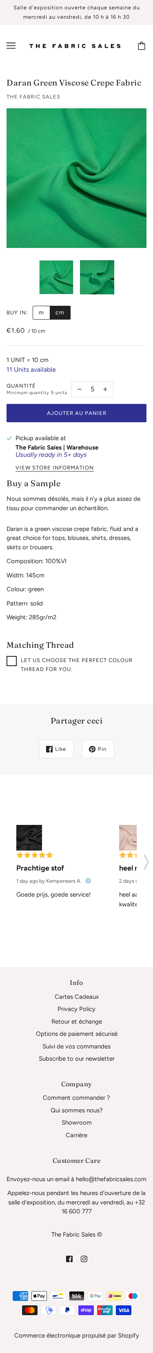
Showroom (77, 1122)
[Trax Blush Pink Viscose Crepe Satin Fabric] (132, 838)
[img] (69, 1259)
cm (59, 312)
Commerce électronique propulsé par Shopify (76, 1335)
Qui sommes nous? (77, 1110)
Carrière (76, 1135)
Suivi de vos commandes (76, 1046)
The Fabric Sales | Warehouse (57, 447)
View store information (55, 468)
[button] (146, 859)
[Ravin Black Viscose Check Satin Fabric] (29, 838)
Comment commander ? (76, 1097)
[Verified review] (88, 881)
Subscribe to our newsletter (77, 1058)
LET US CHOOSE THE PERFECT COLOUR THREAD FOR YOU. (77, 665)
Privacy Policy (76, 1009)
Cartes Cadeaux (77, 996)
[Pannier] (143, 45)
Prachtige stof (40, 868)
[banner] (74, 45)
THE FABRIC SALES (33, 97)
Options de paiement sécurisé (77, 1033)
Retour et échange (76, 1021)
